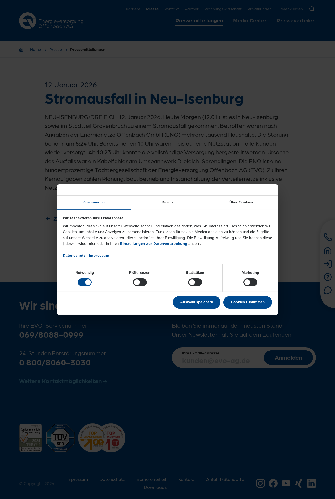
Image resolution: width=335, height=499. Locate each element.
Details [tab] (168, 202)
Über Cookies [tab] (241, 202)
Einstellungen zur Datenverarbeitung (153, 243)
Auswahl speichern (196, 302)
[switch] (140, 282)
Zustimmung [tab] (94, 202)
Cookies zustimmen (248, 302)
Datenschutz (74, 255)
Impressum (99, 255)
